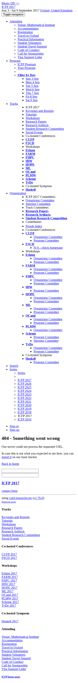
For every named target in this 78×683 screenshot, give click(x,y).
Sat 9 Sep (32, 100)
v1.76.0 (38, 498)
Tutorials (31, 114)
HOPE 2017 (9, 587)
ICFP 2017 (10, 483)
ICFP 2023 (24, 394)
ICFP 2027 (24, 380)
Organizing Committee (40, 200)
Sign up (14, 429)
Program (15, 60)
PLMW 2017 (10, 598)
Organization (18, 193)
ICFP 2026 (24, 383)
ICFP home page (11, 676)
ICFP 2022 (24, 398)
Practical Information (31, 39)
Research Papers (36, 121)
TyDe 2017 (9, 605)
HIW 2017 (8, 584)
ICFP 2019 (24, 408)
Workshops (33, 118)
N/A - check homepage (48, 247)
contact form (9, 491)
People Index (34, 226)
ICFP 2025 (24, 387)
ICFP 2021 (24, 401)
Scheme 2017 (10, 602)
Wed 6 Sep (32, 89)
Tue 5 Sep (32, 85)
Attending (16, 21)
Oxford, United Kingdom (56, 10)
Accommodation (28, 28)
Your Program (26, 68)
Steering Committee (38, 204)
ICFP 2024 (24, 391)
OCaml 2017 (10, 595)
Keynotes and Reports (40, 111)
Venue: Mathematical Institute (36, 25)
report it (6, 457)
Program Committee (46, 240)
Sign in (14, 426)
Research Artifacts (37, 125)
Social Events (34, 132)
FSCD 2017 (9, 558)
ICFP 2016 (24, 419)
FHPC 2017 (9, 580)
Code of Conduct (28, 50)
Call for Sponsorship (31, 53)
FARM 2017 (10, 577)
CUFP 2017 (9, 554)
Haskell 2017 (10, 621)
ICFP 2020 (24, 405)
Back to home (10, 463)
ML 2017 (7, 591)
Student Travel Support (32, 46)
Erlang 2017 (9, 573)
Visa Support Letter (30, 57)
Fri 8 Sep (31, 96)
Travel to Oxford (28, 35)
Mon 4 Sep (33, 82)
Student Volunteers (29, 43)
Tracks (14, 103)
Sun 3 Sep (32, 78)
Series (21, 373)
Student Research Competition (45, 128)
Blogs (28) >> (10, 3)
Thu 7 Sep (32, 93)
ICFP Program (27, 64)
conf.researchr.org (20, 498)
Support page (9, 501)
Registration (25, 32)
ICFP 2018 (24, 412)
